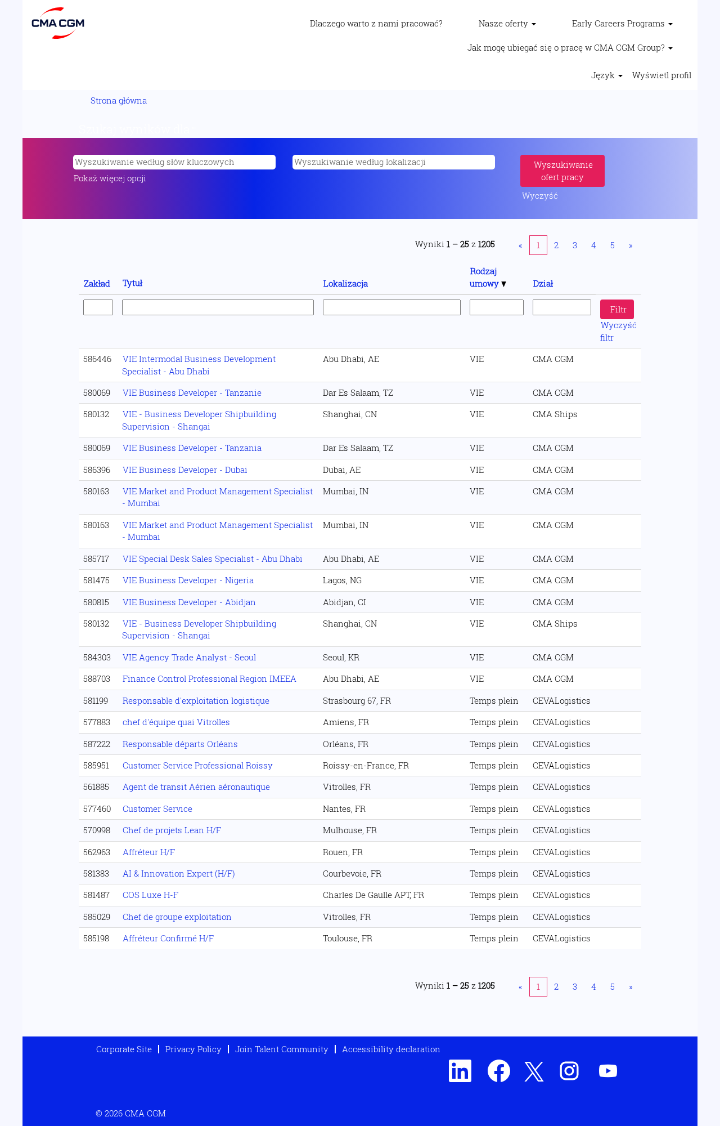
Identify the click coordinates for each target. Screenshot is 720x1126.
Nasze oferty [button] (504, 23)
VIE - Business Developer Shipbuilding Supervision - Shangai (199, 419)
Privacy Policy (193, 1048)
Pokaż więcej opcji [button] (110, 178)
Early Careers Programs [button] (619, 23)
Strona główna (119, 100)
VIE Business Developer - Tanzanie (192, 392)
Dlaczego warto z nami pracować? (376, 23)
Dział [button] (543, 283)
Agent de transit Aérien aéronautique (196, 786)
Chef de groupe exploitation (177, 916)
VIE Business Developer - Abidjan (189, 601)
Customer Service (157, 808)
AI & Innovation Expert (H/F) (179, 873)
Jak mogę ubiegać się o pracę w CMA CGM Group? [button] (567, 47)
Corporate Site (124, 1048)
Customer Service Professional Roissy (198, 765)
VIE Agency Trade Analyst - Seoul (189, 657)
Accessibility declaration (391, 1048)
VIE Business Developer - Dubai (185, 469)
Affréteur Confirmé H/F (168, 938)
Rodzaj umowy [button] (485, 276)
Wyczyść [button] (540, 195)
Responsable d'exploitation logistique (196, 700)
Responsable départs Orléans (180, 743)
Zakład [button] (97, 283)
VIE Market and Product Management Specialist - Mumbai (217, 496)
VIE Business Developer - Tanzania (192, 447)
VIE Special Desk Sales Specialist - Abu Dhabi (213, 558)
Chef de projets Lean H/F (172, 829)
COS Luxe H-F (150, 894)
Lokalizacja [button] (345, 283)
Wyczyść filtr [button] (618, 330)
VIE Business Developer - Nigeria (188, 580)
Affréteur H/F (149, 851)
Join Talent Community (281, 1048)
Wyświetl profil (661, 75)
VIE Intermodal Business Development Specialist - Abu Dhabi (199, 364)
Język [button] (604, 75)
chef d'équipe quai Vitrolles (176, 721)
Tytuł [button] (132, 282)
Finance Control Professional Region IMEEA (209, 678)
